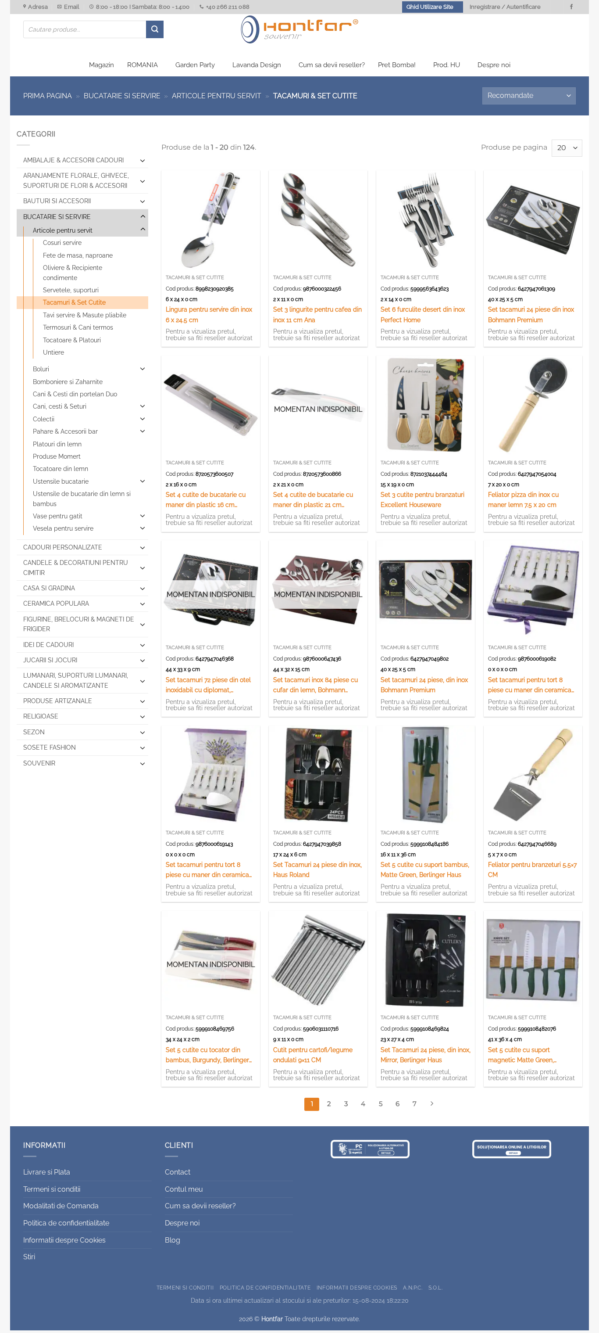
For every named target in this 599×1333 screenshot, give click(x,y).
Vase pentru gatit (57, 516)
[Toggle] (142, 160)
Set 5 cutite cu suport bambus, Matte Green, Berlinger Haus (425, 869)
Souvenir (39, 763)
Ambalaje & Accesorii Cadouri (73, 160)
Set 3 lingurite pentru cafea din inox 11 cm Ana (317, 314)
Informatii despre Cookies (64, 1240)
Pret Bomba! (397, 65)
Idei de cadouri (48, 644)
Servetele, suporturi (71, 290)
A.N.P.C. (412, 1287)
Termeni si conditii (51, 1189)
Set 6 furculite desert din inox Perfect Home (423, 314)
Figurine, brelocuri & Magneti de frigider (78, 624)
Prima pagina (47, 96)
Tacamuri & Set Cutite (74, 302)
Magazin (101, 65)
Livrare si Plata (46, 1172)
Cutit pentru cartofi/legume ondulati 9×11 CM (313, 1055)
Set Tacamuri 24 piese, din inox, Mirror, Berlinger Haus (426, 1055)
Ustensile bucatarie (61, 481)
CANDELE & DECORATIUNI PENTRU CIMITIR (75, 567)
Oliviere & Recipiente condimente (72, 272)
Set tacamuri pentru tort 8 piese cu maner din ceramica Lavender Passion (207, 870)
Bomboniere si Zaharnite (68, 381)
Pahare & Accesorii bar (65, 431)
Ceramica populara (56, 603)
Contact (177, 1172)
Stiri (29, 1257)
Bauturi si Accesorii (57, 201)
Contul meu (184, 1189)
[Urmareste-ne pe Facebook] (571, 7)
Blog (172, 1240)
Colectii (43, 419)
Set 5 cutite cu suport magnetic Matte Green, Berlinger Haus (521, 1055)
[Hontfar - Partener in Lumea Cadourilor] (299, 29)
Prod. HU (446, 65)
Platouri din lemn (57, 444)
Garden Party (195, 65)
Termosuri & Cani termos (78, 327)
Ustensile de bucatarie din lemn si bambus (82, 498)
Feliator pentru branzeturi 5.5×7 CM (532, 869)
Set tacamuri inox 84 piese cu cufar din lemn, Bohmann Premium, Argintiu (315, 685)
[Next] (431, 1104)
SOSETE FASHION (49, 747)
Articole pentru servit (216, 96)
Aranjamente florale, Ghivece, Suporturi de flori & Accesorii (76, 180)
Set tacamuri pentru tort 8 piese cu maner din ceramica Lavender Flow (529, 685)
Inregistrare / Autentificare (505, 7)
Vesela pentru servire (63, 528)
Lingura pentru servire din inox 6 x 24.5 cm (209, 314)
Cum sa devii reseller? (332, 65)
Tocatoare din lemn (60, 468)
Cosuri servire (62, 242)
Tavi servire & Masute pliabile (84, 315)
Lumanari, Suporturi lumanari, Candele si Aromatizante (75, 680)
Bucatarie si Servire (122, 96)
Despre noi (494, 65)
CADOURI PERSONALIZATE (62, 547)
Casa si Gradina (49, 588)
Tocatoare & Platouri (72, 340)
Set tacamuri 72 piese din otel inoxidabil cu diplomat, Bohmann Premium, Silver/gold (210, 685)
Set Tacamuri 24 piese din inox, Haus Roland (317, 869)
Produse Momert (57, 456)
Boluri (41, 369)
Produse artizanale (57, 700)
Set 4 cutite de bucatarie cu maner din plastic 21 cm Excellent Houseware (313, 500)
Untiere (53, 352)
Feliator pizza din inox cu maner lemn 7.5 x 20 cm (523, 499)
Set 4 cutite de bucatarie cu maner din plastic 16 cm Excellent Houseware (206, 500)
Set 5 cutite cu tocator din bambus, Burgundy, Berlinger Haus (207, 1055)
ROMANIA (142, 65)
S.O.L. (435, 1287)
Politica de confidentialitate (66, 1223)
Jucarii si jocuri (50, 660)
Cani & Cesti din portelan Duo (75, 394)
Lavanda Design (256, 65)
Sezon (34, 732)
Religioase (40, 716)
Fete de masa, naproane (78, 255)
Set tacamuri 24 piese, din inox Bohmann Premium (424, 684)
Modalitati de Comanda (61, 1206)
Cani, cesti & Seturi (59, 406)
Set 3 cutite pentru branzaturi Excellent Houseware (422, 499)
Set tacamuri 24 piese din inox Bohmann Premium (531, 314)
